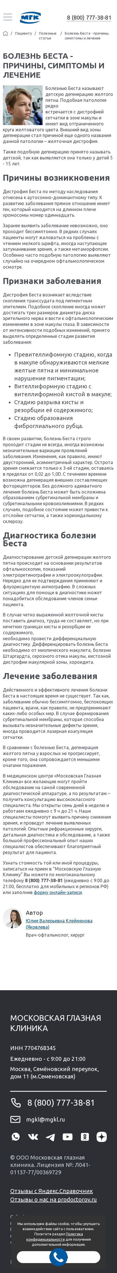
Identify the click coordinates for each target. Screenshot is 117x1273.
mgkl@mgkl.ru (45, 1119)
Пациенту (23, 33)
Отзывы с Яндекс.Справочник (51, 1191)
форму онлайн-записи (58, 892)
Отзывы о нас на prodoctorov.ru (53, 1199)
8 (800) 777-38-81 (89, 17)
